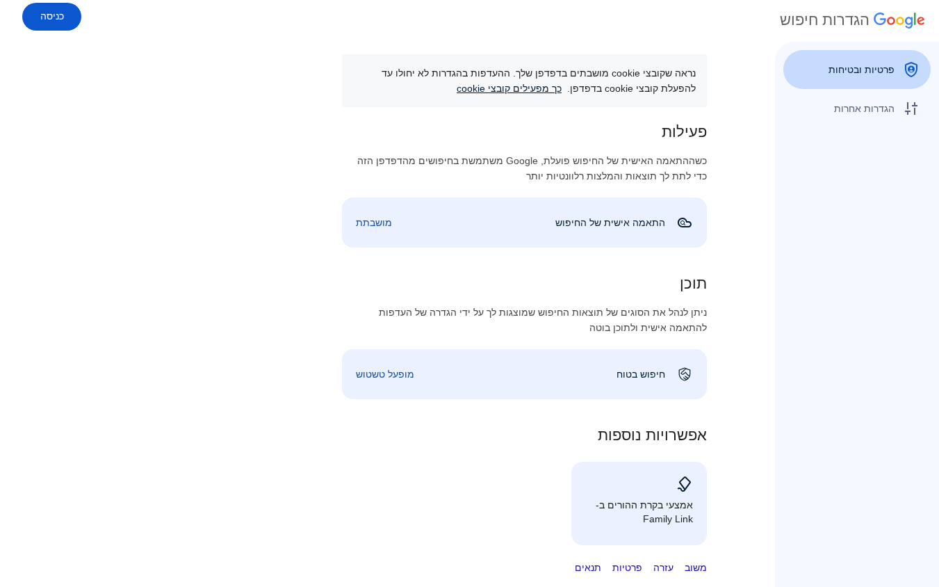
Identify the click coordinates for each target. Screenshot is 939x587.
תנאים (588, 567)
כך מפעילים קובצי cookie (509, 88)
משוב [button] (696, 567)
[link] (524, 223)
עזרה (663, 567)
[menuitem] (857, 69)
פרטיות (627, 567)
